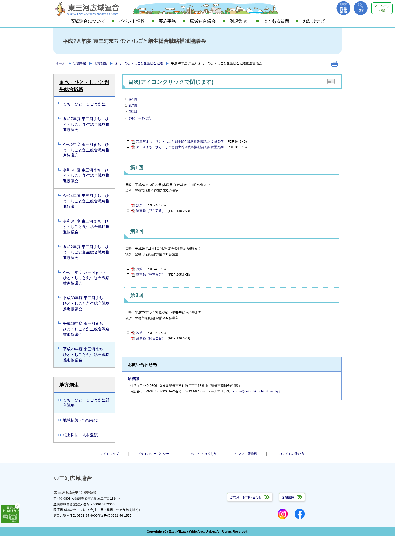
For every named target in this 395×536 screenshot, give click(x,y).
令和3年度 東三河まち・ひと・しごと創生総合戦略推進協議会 (86, 226)
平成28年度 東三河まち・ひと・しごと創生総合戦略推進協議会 (86, 354)
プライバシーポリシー (153, 454)
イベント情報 (132, 21)
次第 (139, 205)
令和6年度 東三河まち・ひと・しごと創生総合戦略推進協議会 (86, 149)
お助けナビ (314, 21)
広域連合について (87, 21)
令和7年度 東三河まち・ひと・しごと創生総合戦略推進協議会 (86, 124)
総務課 (133, 379)
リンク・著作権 (246, 454)
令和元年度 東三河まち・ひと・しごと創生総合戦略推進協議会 (86, 277)
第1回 (133, 99)
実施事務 (167, 21)
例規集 (236, 21)
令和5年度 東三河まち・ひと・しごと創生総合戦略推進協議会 (86, 175)
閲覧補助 (343, 8)
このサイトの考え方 (202, 454)
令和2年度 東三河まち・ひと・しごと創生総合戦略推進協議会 (86, 252)
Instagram (283, 514)
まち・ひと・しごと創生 (84, 104)
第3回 (133, 111)
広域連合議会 (203, 21)
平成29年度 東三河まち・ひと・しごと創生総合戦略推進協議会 (86, 328)
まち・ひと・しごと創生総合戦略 (139, 63)
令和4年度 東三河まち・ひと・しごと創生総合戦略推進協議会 (86, 201)
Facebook (300, 514)
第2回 (133, 105)
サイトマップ (109, 454)
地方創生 (100, 63)
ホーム (60, 63)
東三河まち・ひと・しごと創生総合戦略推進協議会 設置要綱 (180, 147)
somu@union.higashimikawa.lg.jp (257, 391)
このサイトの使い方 (289, 454)
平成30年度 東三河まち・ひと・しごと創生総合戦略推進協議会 (86, 303)
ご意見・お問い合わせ (246, 497)
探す (361, 8)
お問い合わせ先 (140, 118)
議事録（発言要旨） (150, 211)
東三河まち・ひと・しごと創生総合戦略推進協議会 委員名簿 (180, 141)
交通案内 (288, 497)
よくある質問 (276, 21)
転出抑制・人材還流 (80, 435)
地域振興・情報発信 (80, 420)
